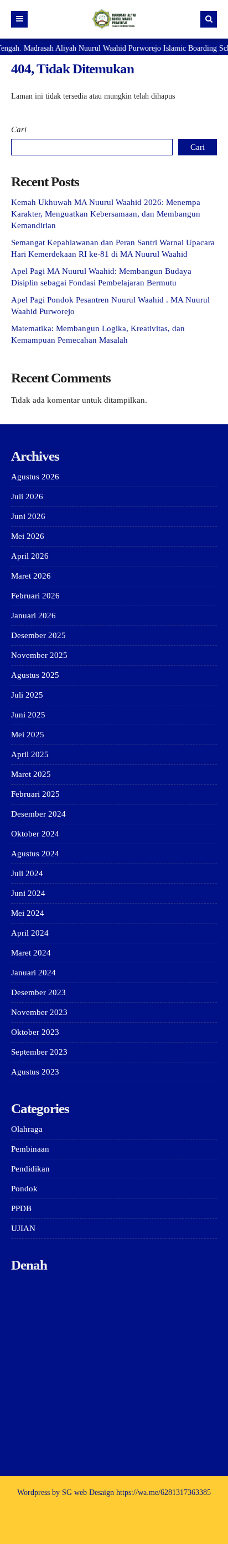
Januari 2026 (33, 615)
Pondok (24, 1188)
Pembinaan (30, 1148)
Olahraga (27, 1129)
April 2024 (30, 932)
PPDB (21, 1208)
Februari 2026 (35, 595)
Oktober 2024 (35, 833)
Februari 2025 (35, 794)
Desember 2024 (38, 813)
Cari (19, 129)
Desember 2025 (38, 635)
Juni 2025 (28, 714)
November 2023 (39, 1012)
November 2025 (39, 655)
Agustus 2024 (35, 853)
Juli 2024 (27, 873)
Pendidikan (30, 1168)
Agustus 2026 (35, 476)
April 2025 (30, 754)
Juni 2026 (28, 516)
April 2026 (30, 556)
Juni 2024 (28, 893)
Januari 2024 (33, 972)
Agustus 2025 (35, 675)
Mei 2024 (27, 913)
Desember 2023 (38, 992)
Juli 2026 (27, 496)
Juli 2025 (27, 694)
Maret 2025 (31, 774)
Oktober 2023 (35, 1032)
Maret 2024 (31, 952)
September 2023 (39, 1052)
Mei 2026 (27, 536)
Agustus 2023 (35, 1071)
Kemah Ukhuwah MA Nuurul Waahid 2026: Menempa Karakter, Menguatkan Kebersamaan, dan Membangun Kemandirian (105, 214)
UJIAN (23, 1228)
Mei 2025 (27, 734)
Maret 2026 (31, 575)
